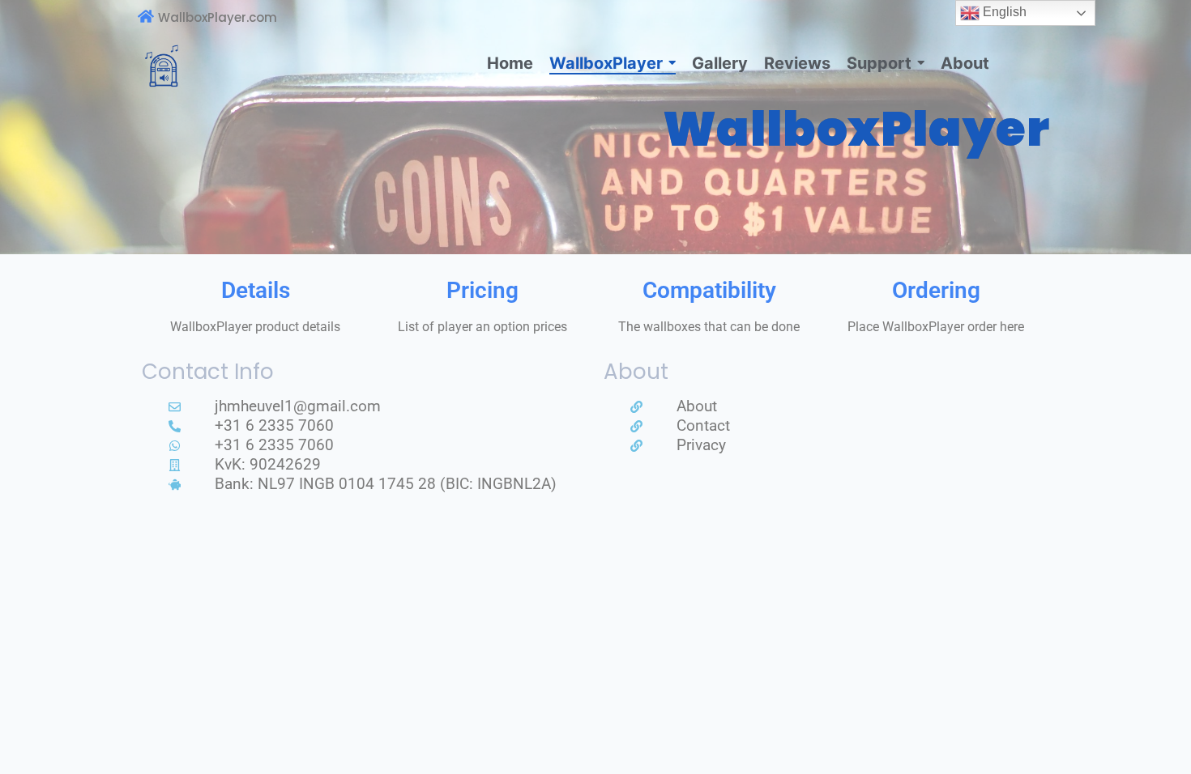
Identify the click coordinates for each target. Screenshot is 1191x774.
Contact (703, 425)
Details (255, 290)
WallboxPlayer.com (217, 17)
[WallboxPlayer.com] (146, 17)
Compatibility (709, 290)
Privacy (701, 445)
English (1003, 12)
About (697, 406)
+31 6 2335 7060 (274, 425)
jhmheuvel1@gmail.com (298, 406)
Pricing (482, 290)
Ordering (936, 290)
